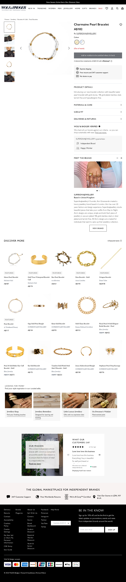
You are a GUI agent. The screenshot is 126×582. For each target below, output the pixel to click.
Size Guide (8, 550)
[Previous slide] (21, 48)
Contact (7, 516)
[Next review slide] (99, 454)
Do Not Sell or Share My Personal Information (8, 539)
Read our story (35, 463)
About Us (31, 510)
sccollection (56, 280)
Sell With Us (32, 513)
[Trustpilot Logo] (93, 466)
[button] (112, 8)
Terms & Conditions (28, 573)
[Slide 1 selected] (97, 190)
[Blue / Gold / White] (82, 42)
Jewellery (13, 19)
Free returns (84, 72)
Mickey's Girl (8, 280)
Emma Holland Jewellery (84, 327)
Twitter (44, 520)
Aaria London (80, 280)
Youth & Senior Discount (30, 546)
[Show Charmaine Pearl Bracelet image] (9, 27)
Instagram (44, 516)
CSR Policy (8, 546)
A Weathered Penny (11, 327)
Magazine (19, 513)
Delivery (7, 510)
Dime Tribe (103, 280)
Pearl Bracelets (33, 19)
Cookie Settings (7, 530)
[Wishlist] (107, 8)
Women (6, 19)
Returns (7, 513)
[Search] (117, 8)
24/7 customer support (100, 72)
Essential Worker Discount (30, 537)
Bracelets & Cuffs (22, 19)
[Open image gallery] (45, 49)
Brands (18, 510)
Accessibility (8, 520)
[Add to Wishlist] (121, 24)
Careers (30, 516)
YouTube (44, 523)
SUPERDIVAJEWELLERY (86, 33)
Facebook (44, 510)
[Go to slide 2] (99, 190)
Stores (29, 520)
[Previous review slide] (68, 454)
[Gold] (77, 42)
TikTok (43, 527)
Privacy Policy (41, 573)
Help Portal (55, 510)
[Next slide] (68, 48)
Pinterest (44, 513)
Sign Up (111, 529)
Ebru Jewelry (103, 329)
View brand (98, 228)
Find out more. (101, 132)
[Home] (13, 8)
